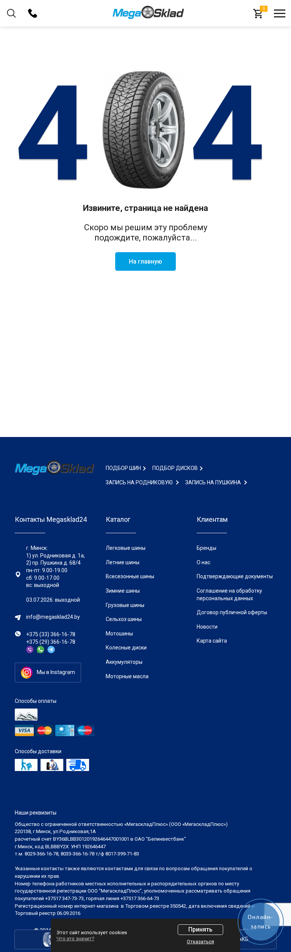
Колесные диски (126, 648)
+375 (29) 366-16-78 (50, 642)
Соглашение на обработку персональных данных (229, 594)
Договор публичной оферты (232, 612)
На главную (145, 261)
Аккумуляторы (124, 662)
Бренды (206, 548)
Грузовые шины (125, 605)
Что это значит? (75, 938)
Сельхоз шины (124, 619)
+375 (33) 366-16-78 (50, 634)
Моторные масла (127, 676)
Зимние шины (123, 591)
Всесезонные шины (130, 576)
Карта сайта (212, 641)
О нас (203, 562)
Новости (207, 627)
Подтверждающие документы (235, 576)
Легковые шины (126, 548)
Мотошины (119, 634)
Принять (200, 929)
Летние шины (122, 562)
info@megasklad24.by (53, 617)
